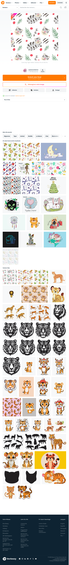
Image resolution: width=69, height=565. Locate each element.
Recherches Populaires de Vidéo (24, 546)
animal (22, 136)
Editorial (33, 3)
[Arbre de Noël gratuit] (53, 185)
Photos (17, 3)
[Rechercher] (61, 7)
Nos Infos (40, 528)
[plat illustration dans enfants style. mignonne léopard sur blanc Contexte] (57, 294)
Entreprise (6, 531)
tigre (15, 136)
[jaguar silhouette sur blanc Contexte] (36, 442)
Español (61, 526)
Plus (41, 3)
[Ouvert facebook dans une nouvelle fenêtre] (19, 558)
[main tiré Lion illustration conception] (11, 294)
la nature (39, 136)
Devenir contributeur (41, 531)
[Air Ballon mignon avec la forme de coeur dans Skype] (31, 204)
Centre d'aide (41, 523)
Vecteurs (8, 3)
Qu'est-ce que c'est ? (20, 95)
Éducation (5, 533)
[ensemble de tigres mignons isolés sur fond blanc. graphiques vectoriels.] (55, 425)
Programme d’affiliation (23, 530)
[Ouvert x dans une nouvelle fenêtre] (33, 558)
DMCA (22, 527)
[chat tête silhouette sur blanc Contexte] (12, 477)
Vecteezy (5, 526)
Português (62, 528)
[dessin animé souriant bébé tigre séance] (26, 460)
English (61, 523)
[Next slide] (62, 136)
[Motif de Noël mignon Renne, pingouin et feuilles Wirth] (11, 185)
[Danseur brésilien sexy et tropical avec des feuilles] (23, 168)
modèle (30, 136)
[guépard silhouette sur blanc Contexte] (13, 442)
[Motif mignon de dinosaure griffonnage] (10, 257)
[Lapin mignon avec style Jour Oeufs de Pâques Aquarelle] (53, 204)
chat (47, 136)
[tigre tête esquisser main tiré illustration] (59, 312)
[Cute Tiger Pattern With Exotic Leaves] (11, 152)
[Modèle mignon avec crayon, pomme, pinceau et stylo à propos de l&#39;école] (9, 168)
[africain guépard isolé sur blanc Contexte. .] (57, 277)
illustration (55, 136)
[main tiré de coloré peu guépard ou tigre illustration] (9, 492)
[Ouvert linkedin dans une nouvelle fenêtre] (25, 558)
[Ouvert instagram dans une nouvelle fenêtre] (22, 558)
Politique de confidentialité (58, 559)
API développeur (7, 536)
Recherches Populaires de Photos (24, 540)
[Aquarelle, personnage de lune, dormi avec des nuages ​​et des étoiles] (53, 152)
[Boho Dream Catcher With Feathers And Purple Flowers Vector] (14, 222)
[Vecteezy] (2, 2)
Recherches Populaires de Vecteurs (24, 535)
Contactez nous (42, 526)
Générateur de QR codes (7, 549)
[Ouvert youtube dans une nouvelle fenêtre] (36, 558)
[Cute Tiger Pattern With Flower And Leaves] (31, 152)
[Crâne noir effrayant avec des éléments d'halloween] (11, 204)
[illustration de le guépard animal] (15, 312)
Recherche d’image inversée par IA (7, 539)
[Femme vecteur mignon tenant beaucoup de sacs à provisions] (55, 222)
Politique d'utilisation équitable (56, 560)
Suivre (42, 71)
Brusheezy (6, 523)
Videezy (5, 528)
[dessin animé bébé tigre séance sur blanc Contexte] (11, 460)
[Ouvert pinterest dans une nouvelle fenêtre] (27, 558)
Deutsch (61, 531)
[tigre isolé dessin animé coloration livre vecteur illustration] (50, 460)
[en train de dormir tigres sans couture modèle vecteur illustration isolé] (12, 407)
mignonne (7, 136)
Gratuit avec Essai (34, 78)
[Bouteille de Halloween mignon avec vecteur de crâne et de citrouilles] (31, 239)
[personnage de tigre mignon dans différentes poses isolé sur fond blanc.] (40, 312)
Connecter (60, 2)
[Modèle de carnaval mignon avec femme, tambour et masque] (38, 168)
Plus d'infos (7, 99)
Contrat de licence (23, 524)
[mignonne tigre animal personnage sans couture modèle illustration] (34, 294)
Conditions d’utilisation (59, 558)
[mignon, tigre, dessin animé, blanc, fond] (57, 442)
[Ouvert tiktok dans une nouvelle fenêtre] (30, 558)
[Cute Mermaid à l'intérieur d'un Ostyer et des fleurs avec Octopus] (55, 239)
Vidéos (25, 3)
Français (61, 533)
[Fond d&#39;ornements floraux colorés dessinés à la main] (56, 168)
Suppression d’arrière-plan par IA (6, 545)
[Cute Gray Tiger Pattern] (10, 277)
